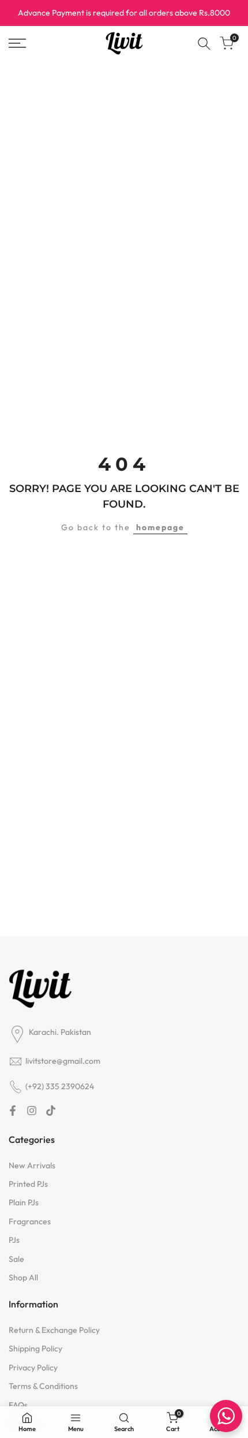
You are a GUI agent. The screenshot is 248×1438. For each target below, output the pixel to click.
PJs (14, 1240)
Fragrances (30, 1221)
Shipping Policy (35, 1348)
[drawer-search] (204, 43)
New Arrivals (32, 1165)
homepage (160, 527)
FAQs (18, 1405)
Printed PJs (28, 1184)
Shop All (23, 1277)
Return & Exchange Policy (54, 1330)
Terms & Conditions (43, 1386)
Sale (16, 1259)
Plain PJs (24, 1202)
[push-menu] (17, 43)
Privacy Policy (33, 1367)
